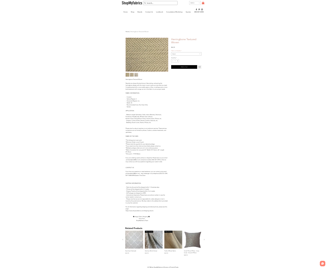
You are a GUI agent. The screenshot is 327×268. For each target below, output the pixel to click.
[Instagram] (202, 9)
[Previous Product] (123, 240)
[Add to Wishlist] (199, 67)
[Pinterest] (199, 9)
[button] (195, 3)
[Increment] (178, 60)
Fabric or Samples (176, 50)
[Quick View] (134, 240)
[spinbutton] (175, 60)
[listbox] (195, 3)
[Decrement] (172, 60)
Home (127, 31)
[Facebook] (196, 9)
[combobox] (186, 54)
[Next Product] (204, 240)
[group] (163, 243)
